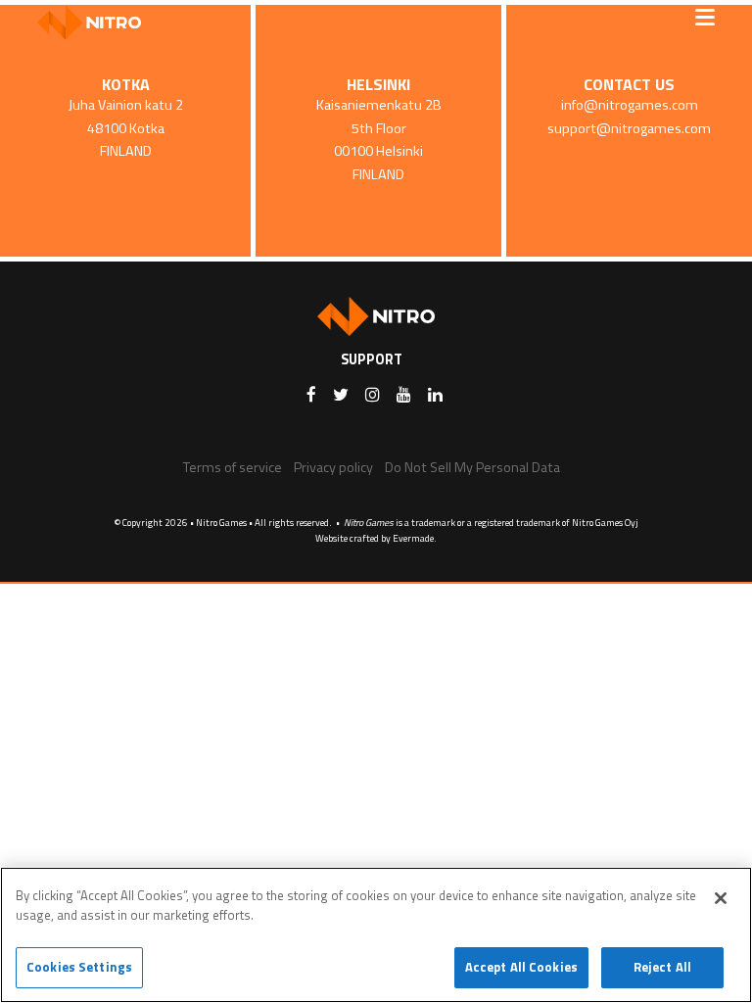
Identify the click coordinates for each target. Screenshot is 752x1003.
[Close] (720, 898)
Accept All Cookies (521, 967)
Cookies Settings (79, 967)
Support (371, 359)
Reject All (662, 967)
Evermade (413, 538)
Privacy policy (333, 467)
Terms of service (232, 467)
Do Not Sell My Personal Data (472, 467)
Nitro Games (96, 22)
